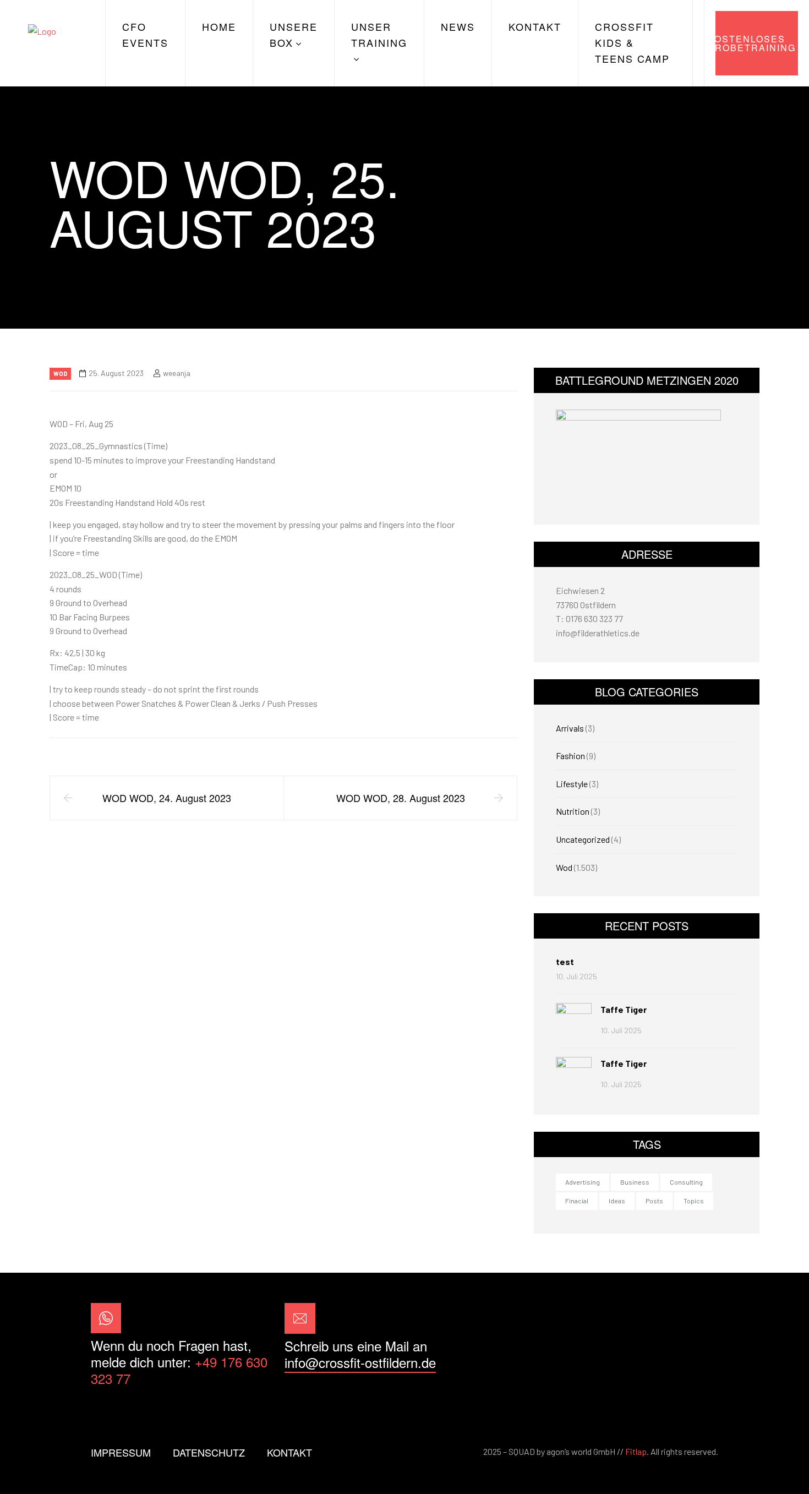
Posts (654, 1200)
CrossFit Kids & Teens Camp (632, 42)
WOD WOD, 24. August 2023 (166, 797)
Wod (60, 373)
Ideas (617, 1200)
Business (634, 1182)
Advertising (582, 1182)
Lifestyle (572, 783)
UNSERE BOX (294, 34)
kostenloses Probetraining (755, 43)
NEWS (458, 26)
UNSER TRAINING (379, 34)
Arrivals (570, 728)
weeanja (176, 373)
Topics (694, 1200)
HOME (219, 26)
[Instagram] (701, 1345)
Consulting (686, 1182)
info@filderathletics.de (597, 633)
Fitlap (636, 1451)
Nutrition (572, 811)
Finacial (576, 1200)
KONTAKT (535, 26)
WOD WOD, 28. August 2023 (400, 797)
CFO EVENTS (145, 34)
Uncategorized (583, 839)
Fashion (570, 755)
